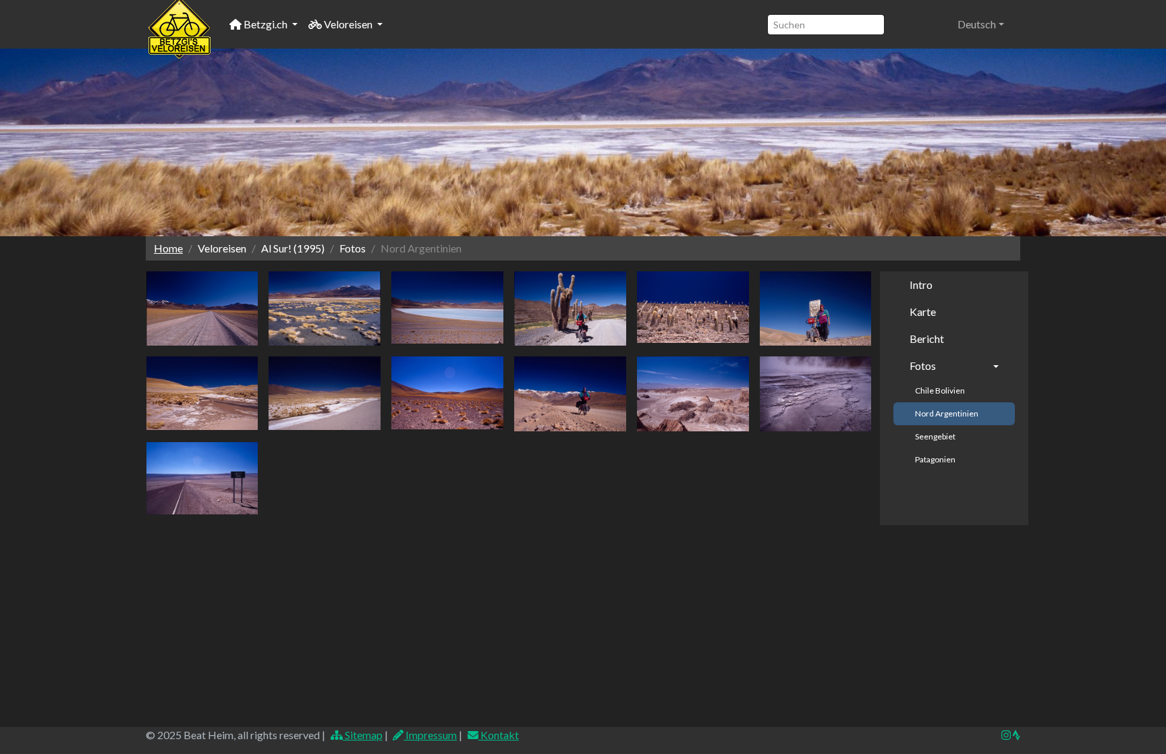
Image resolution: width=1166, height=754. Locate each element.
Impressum (430, 734)
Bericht (927, 338)
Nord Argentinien (946, 413)
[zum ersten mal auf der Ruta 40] (570, 308)
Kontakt (498, 734)
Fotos (923, 365)
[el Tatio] (816, 393)
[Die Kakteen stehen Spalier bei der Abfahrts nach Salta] (693, 307)
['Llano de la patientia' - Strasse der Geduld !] (202, 478)
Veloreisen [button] (348, 24)
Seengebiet (935, 436)
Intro (921, 284)
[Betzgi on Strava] (1015, 734)
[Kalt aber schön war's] (325, 308)
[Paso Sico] (202, 308)
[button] (980, 24)
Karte (923, 311)
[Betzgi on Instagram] (1006, 734)
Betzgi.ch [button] (265, 24)
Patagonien (935, 459)
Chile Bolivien (940, 390)
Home (168, 248)
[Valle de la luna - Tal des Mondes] (693, 393)
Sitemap (363, 734)
